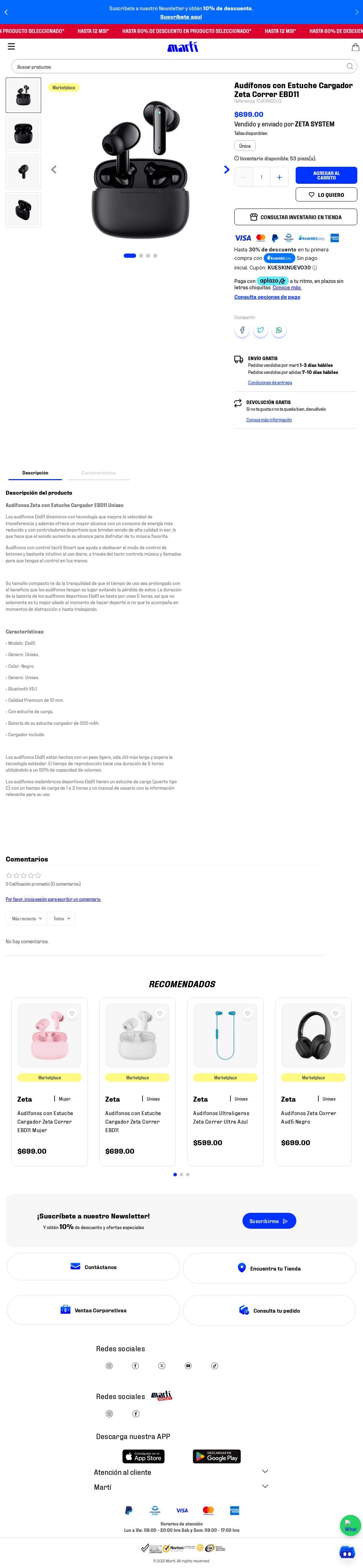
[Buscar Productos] (350, 66)
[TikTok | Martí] (214, 1366)
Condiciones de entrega (270, 382)
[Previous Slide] (6, 12)
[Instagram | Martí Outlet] (109, 1414)
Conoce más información (269, 419)
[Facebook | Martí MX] (136, 1414)
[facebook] (242, 330)
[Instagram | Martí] (109, 1366)
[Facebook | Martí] (135, 1366)
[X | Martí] (161, 1366)
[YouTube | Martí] (188, 1366)
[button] (245, 145)
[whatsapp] (279, 330)
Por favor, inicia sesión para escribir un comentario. (53, 899)
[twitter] (260, 330)
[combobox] (184, 66)
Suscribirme (264, 1221)
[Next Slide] (357, 12)
